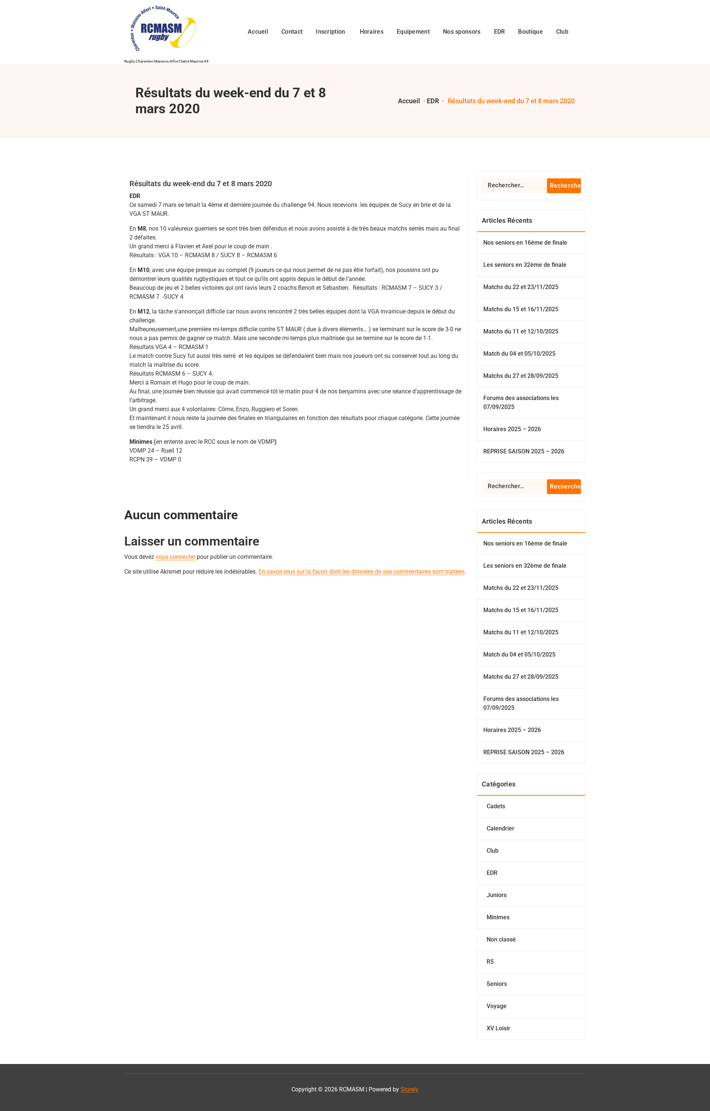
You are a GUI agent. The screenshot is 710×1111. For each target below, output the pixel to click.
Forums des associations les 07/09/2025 (521, 402)
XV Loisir (498, 1028)
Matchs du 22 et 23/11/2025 (520, 287)
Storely (409, 1089)
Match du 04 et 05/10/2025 (519, 353)
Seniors (497, 983)
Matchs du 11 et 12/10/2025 (520, 331)
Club (492, 850)
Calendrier (500, 828)
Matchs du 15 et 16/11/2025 (520, 309)
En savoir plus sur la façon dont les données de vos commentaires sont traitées (361, 571)
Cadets (496, 806)
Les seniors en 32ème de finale (525, 264)
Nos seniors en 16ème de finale (525, 242)
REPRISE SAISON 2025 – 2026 (523, 451)
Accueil (408, 101)
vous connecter (175, 556)
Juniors (497, 895)
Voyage (497, 1006)
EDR (433, 101)
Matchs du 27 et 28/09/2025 (520, 375)
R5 (490, 961)
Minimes (498, 917)
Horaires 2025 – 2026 (512, 429)
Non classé (501, 939)
